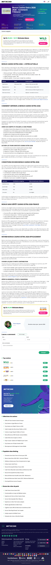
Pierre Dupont (17, 323)
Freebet (15, 545)
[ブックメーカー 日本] (36, 555)
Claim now (42, 43)
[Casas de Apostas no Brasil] (23, 555)
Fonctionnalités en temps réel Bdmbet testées (15, 493)
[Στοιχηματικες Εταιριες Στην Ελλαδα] (34, 555)
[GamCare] (22, 558)
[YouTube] (14, 536)
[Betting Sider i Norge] (32, 554)
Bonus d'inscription (18, 546)
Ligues (9, 560)
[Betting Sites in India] (11, 554)
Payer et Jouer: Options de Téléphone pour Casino (16, 440)
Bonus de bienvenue (18, 542)
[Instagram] (9, 536)
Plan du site (23, 560)
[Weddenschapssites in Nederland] (36, 554)
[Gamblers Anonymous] (42, 558)
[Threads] (12, 536)
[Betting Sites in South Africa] (21, 554)
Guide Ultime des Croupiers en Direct (13, 437)
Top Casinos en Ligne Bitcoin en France (14, 423)
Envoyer (43, 352)
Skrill (3, 543)
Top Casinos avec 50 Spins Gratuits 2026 (14, 443)
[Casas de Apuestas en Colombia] (17, 555)
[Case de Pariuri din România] (29, 555)
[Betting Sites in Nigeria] (19, 554)
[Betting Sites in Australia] (9, 554)
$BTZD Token (28, 560)
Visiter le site (29, 19)
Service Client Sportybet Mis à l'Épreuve (14, 499)
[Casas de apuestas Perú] (19, 555)
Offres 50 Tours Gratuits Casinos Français (14, 420)
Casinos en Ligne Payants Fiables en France (15, 432)
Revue (16, 5)
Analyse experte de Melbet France (13, 513)
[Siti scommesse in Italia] (23, 554)
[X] (5, 536)
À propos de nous (35, 560)
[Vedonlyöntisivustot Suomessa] (29, 554)
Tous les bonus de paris (19, 541)
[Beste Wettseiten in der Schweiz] (42, 554)
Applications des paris (30, 542)
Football (27, 547)
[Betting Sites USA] (7, 554)
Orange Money (5, 545)
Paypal (3, 541)
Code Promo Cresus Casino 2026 (12, 490)
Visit (45, 362)
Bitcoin (3, 542)
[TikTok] (16, 536)
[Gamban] (37, 558)
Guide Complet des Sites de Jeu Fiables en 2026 (15, 429)
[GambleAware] (13, 558)
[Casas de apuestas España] (44, 554)
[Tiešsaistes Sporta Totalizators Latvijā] (32, 555)
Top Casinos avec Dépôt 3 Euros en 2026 (14, 426)
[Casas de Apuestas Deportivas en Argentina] (48, 554)
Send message (22, 334)
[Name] (48, 2)
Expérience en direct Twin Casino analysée (14, 501)
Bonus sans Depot (17, 543)
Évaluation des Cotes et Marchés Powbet (14, 516)
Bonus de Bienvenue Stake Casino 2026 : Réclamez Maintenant (19, 478)
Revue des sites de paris (15, 560)
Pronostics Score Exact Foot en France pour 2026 (16, 455)
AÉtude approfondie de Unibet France (13, 504)
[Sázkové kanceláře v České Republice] (27, 555)
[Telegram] (3, 536)
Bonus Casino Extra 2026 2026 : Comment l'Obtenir (16, 458)
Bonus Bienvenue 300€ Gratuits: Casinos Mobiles (16, 434)
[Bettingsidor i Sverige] (30, 554)
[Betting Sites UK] (4, 554)
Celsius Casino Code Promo (11, 464)
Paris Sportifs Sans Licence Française (13, 481)
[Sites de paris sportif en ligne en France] (25, 554)
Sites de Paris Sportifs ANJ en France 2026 (14, 466)
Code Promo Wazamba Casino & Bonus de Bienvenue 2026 (18, 469)
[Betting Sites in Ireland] (5, 554)
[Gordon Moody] (29, 558)
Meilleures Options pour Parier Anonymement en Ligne (17, 461)
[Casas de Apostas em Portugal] (21, 555)
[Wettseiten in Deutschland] (38, 554)
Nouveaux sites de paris (30, 541)
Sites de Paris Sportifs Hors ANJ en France (14, 472)
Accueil (13, 5)
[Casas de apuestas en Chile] (15, 555)
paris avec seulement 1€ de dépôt (32, 225)
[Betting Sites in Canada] (13, 554)
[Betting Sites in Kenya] (17, 554)
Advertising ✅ (41, 560)
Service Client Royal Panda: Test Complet (14, 510)
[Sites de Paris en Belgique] (27, 554)
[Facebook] (7, 536)
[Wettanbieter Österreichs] (40, 554)
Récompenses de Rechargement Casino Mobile (15, 446)
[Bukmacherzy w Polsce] (25, 555)
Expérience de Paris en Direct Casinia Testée (15, 496)
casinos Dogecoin (12, 276)
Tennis (26, 549)
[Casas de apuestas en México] (46, 554)
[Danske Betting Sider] (34, 554)
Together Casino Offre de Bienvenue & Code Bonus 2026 (18, 507)
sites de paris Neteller (30, 141)
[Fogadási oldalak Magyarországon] (30, 555)
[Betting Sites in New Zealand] (15, 554)
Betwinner (24, 297)
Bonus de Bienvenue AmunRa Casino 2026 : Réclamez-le (17, 475)
